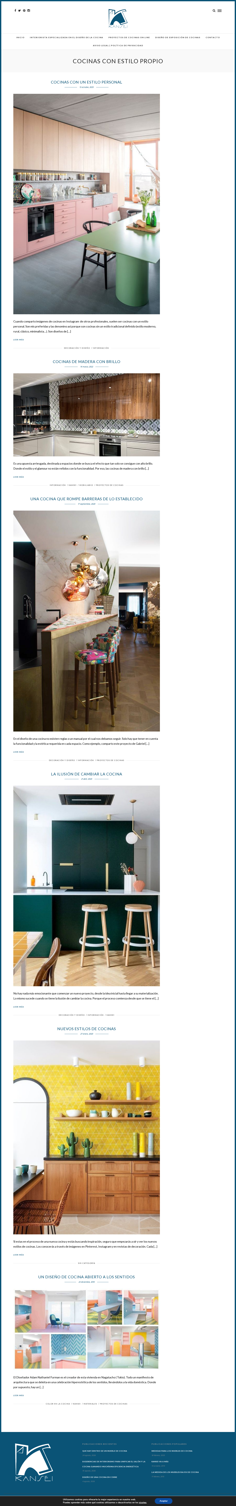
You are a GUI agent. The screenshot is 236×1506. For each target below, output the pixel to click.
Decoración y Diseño (77, 348)
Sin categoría (86, 1263)
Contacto (213, 37)
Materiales (90, 1404)
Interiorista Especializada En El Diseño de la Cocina (66, 37)
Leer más (18, 340)
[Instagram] (28, 10)
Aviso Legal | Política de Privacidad (118, 45)
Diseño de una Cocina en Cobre (99, 1477)
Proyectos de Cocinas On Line (129, 37)
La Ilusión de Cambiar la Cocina (86, 774)
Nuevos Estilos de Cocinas (86, 1028)
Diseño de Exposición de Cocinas (177, 37)
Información (101, 348)
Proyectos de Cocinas (109, 485)
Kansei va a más (160, 1461)
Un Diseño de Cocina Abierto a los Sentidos (86, 1276)
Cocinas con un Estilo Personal (86, 82)
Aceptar (164, 1500)
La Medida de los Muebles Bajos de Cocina (175, 1472)
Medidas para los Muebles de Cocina (172, 1451)
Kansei (73, 485)
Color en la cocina (58, 1404)
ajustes (142, 1502)
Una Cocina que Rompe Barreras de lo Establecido (86, 498)
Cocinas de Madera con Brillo (86, 361)
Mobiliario (86, 485)
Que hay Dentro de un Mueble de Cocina (104, 1451)
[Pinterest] (24, 10)
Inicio (20, 37)
